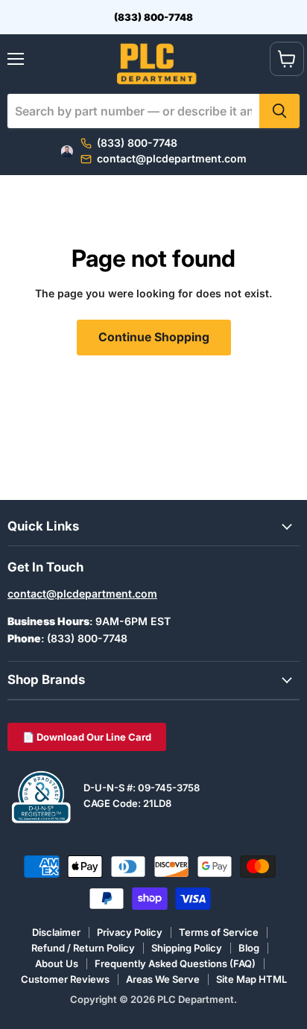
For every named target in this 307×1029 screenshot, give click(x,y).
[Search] (279, 111)
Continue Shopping (153, 337)
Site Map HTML (251, 979)
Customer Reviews (65, 979)
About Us (56, 963)
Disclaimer (56, 932)
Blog (248, 948)
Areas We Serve (163, 979)
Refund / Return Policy (83, 948)
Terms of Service (219, 932)
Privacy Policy (129, 932)
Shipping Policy (186, 948)
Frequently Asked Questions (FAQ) (175, 963)
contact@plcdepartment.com (82, 593)
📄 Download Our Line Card (86, 737)
